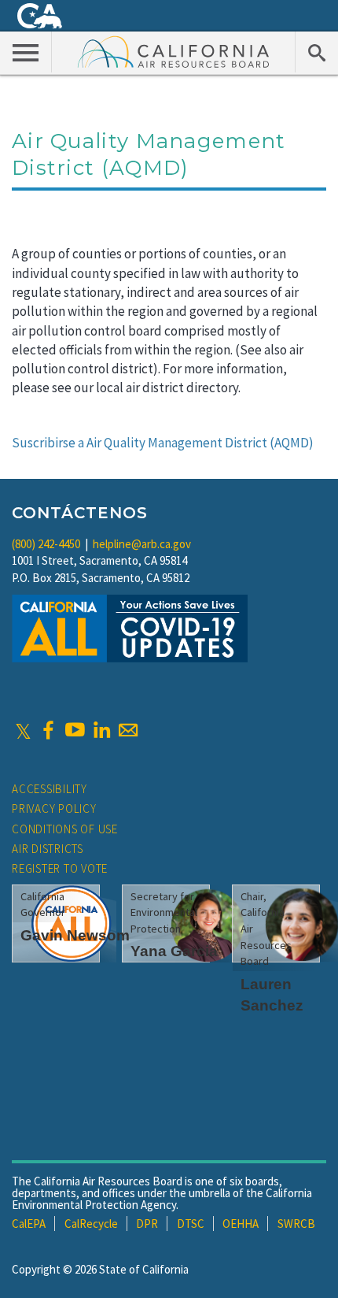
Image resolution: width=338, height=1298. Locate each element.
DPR (147, 1223)
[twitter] (23, 730)
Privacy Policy (54, 808)
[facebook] (48, 730)
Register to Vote (60, 868)
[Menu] (26, 52)
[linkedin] (101, 730)
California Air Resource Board (173, 51)
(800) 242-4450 (46, 543)
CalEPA (29, 1223)
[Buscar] (316, 52)
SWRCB (296, 1223)
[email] (128, 730)
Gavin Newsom (75, 935)
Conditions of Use (65, 828)
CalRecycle (91, 1223)
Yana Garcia (174, 951)
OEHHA (240, 1223)
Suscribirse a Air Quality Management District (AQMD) (163, 442)
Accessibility (49, 788)
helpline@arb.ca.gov (142, 543)
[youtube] (74, 730)
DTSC (190, 1223)
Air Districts (47, 848)
